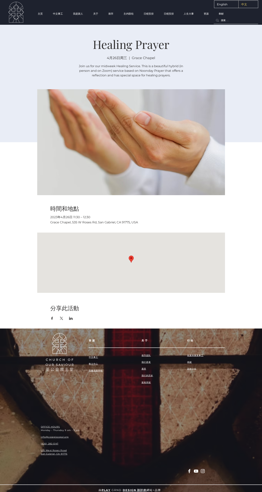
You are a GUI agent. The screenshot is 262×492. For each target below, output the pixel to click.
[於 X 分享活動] (61, 318)
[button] (78, 13)
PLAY (106, 490)
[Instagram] (202, 471)
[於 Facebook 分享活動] (52, 318)
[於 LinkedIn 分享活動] (71, 318)
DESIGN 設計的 (135, 490)
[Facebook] (189, 471)
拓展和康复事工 (195, 355)
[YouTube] (196, 471)
